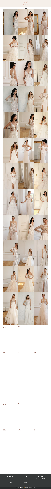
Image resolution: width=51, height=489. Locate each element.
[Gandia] (29, 413)
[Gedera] (14, 284)
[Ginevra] (29, 156)
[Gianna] (29, 182)
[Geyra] (14, 207)
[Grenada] (29, 53)
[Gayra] (14, 310)
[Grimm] (14, 53)
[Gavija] (29, 310)
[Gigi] (14, 182)
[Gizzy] (14, 130)
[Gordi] (29, 105)
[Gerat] (29, 233)
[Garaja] (29, 387)
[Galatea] (14, 464)
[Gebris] (29, 284)
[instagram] (10, 483)
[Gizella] (29, 130)
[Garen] (14, 387)
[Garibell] (29, 361)
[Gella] (29, 259)
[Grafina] (14, 79)
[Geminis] (14, 259)
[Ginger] (14, 156)
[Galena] (29, 439)
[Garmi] (14, 361)
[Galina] (14, 439)
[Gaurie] (14, 336)
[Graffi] (29, 79)
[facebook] (9, 483)
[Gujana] (29, 28)
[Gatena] (29, 336)
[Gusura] (14, 28)
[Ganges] (14, 413)
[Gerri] (29, 207)
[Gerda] (14, 233)
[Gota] (14, 105)
